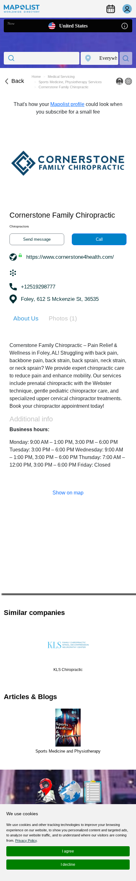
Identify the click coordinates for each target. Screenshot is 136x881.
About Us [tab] (26, 318)
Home (36, 76)
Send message (37, 239)
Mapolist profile (67, 104)
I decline (68, 864)
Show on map (68, 492)
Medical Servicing (61, 76)
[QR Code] (128, 81)
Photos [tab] (63, 318)
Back (17, 81)
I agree (68, 851)
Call (99, 239)
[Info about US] (124, 25)
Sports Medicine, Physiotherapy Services (70, 82)
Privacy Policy (26, 840)
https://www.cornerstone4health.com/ (70, 257)
